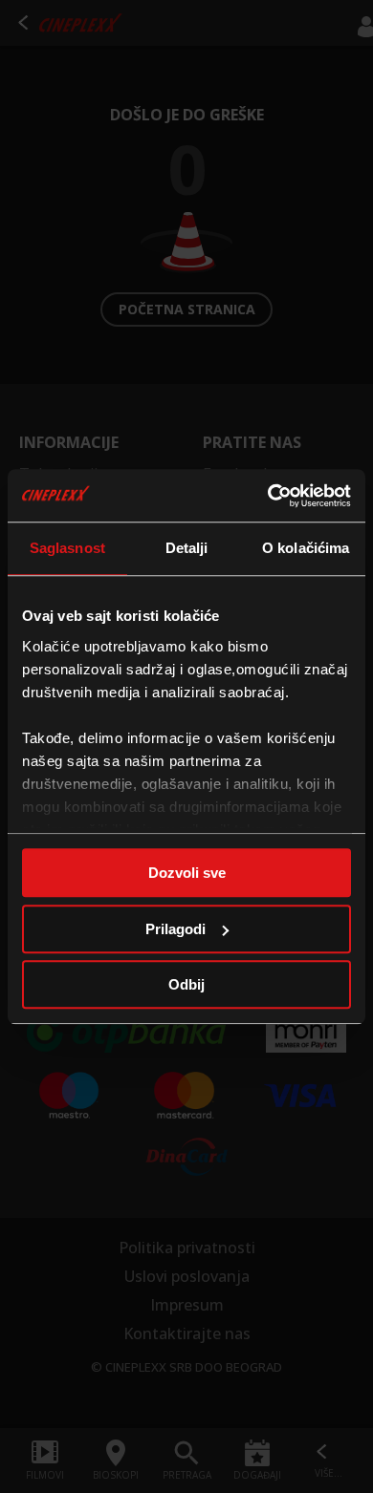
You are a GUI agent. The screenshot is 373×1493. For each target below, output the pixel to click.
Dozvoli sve (187, 872)
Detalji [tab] (186, 548)
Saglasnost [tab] (67, 548)
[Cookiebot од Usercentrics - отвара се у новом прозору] (268, 495)
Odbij (186, 984)
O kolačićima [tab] (305, 548)
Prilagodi (175, 929)
